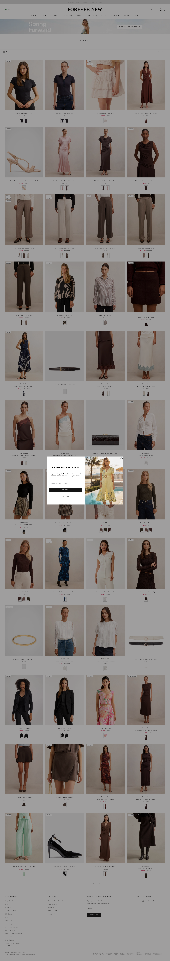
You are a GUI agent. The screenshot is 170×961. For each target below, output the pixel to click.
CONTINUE (66, 490)
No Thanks (66, 496)
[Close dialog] (122, 458)
